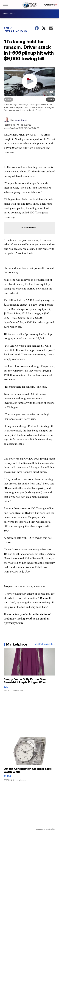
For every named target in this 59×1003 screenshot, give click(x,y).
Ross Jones (20, 119)
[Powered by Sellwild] (50, 829)
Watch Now (49, 5)
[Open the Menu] (5, 5)
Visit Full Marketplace (45, 644)
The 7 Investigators (15, 29)
